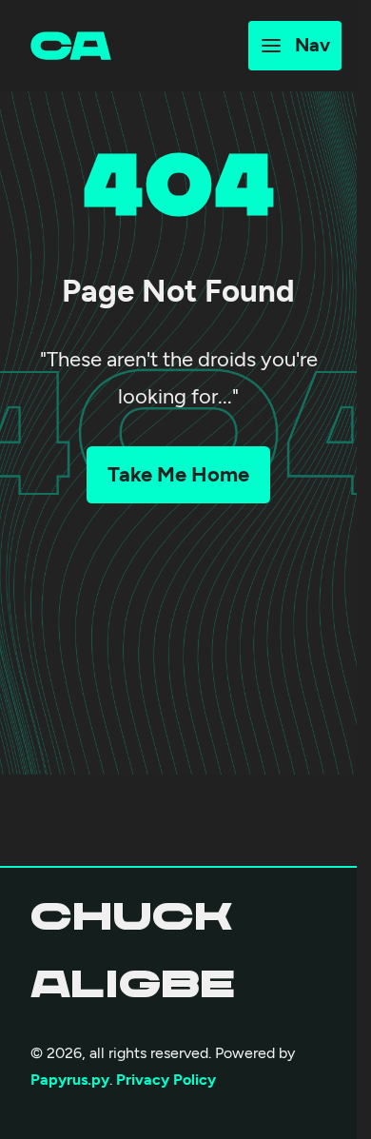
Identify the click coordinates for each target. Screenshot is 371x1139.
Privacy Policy (166, 1079)
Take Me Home (178, 474)
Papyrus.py (69, 1079)
